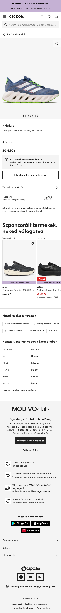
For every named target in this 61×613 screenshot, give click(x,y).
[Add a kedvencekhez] (57, 43)
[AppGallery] (30, 530)
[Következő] (56, 5)
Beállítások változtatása (36, 604)
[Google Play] (20, 523)
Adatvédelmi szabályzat (23, 608)
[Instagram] (21, 577)
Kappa (34, 376)
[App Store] (40, 523)
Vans (5, 376)
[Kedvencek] (49, 16)
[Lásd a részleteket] (56, 187)
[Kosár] (56, 16)
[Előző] (4, 5)
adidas (8, 126)
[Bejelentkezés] (42, 16)
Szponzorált (7, 238)
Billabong (36, 363)
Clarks (5, 363)
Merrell (35, 349)
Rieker (34, 369)
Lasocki (35, 383)
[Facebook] (40, 577)
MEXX (5, 369)
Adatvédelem (43, 608)
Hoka (5, 356)
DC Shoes (7, 349)
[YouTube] (30, 577)
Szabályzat (17, 604)
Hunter (35, 356)
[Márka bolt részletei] (56, 198)
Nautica (6, 383)
